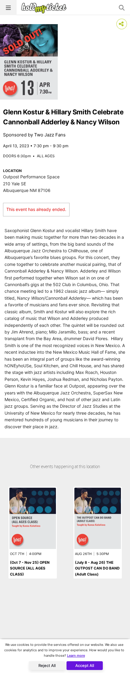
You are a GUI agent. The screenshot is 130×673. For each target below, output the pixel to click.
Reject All (47, 665)
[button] (8, 7)
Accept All (84, 665)
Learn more (76, 655)
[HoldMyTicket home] (45, 8)
